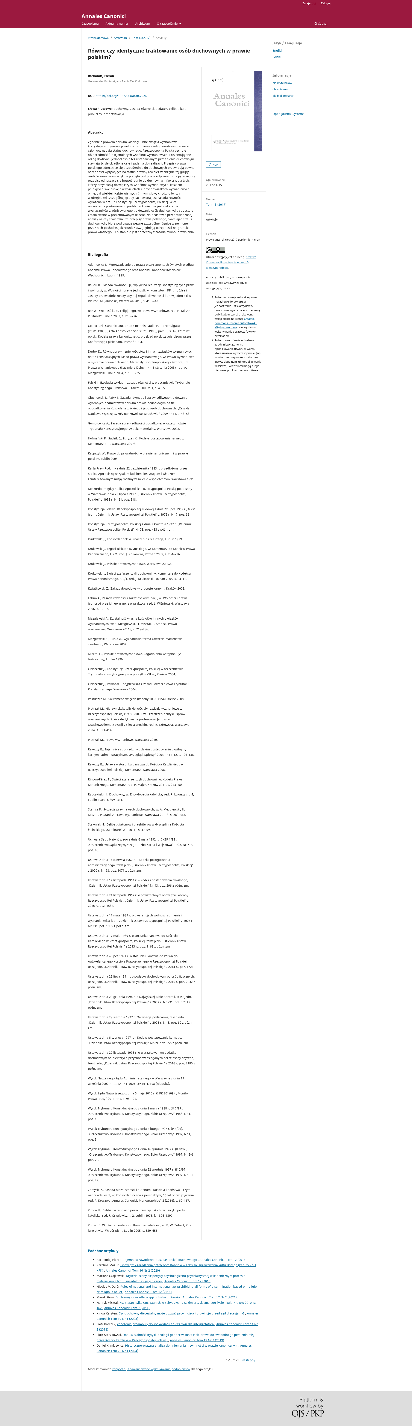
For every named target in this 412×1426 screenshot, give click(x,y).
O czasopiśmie (168, 23)
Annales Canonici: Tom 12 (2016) (223, 1260)
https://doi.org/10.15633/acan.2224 (121, 96)
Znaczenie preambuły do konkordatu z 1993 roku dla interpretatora (166, 1324)
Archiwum (142, 23)
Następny (248, 1360)
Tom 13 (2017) (141, 38)
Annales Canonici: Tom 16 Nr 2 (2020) (133, 1270)
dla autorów (280, 89)
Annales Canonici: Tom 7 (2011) (127, 1308)
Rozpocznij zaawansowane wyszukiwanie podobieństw (151, 1369)
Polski (277, 57)
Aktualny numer (117, 23)
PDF (215, 164)
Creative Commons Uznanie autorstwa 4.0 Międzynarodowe (231, 262)
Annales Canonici (104, 16)
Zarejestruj (309, 3)
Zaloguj (325, 3)
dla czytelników (282, 83)
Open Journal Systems (288, 114)
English (278, 50)
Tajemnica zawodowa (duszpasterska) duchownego (160, 1260)
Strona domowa (98, 38)
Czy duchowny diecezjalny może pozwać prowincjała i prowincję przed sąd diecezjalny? (182, 1313)
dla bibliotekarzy (283, 96)
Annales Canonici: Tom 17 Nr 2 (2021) (210, 1297)
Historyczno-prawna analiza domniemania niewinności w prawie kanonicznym (181, 1345)
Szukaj (322, 23)
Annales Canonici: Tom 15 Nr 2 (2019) (197, 1340)
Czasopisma (90, 23)
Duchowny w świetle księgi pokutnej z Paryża (148, 1297)
